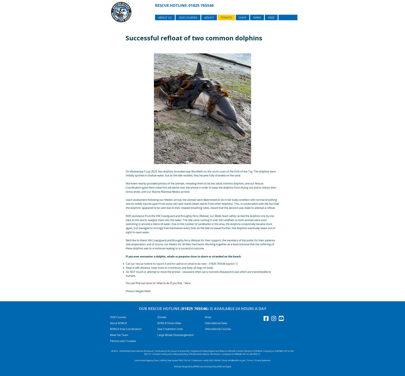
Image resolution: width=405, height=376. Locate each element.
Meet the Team (119, 335)
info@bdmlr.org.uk (236, 360)
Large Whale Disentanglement (175, 335)
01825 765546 (201, 5)
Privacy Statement (263, 360)
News (257, 17)
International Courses (218, 329)
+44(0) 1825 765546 (211, 360)
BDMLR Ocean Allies (169, 323)
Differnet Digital (224, 366)
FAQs (271, 17)
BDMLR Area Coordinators (126, 329)
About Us (165, 17)
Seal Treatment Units (170, 329)
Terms (250, 360)
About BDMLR (118, 323)
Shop (242, 17)
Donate (226, 17)
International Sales (216, 323)
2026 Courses (118, 317)
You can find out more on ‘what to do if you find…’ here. (158, 283)
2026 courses (188, 17)
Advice (209, 17)
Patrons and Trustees (123, 341)
